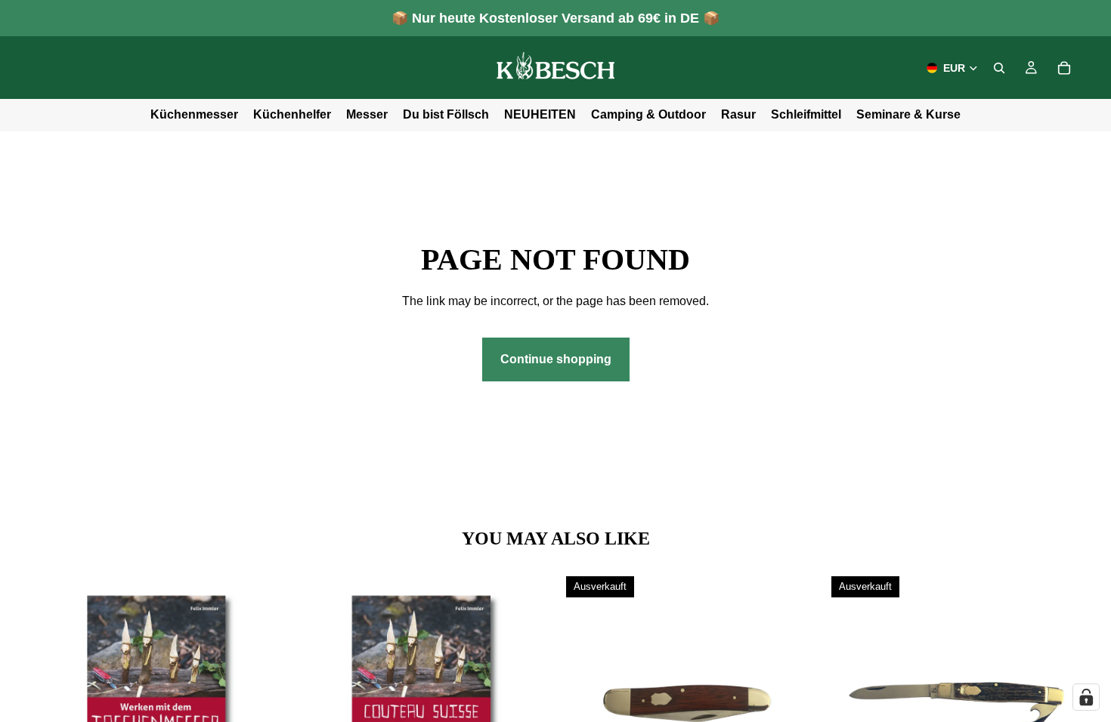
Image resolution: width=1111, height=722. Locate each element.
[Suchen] (999, 68)
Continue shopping (555, 359)
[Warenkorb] (1064, 68)
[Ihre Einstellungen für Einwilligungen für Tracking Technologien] (1086, 697)
